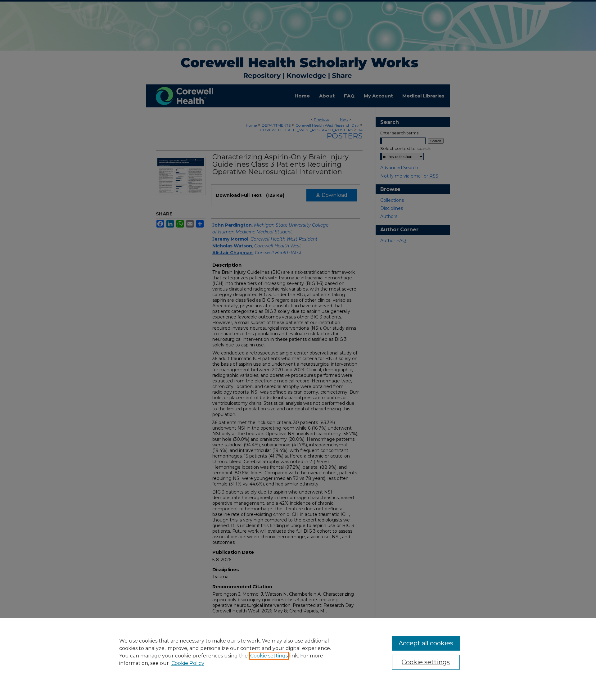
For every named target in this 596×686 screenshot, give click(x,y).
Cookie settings (269, 656)
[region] (298, 652)
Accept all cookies (426, 643)
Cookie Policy (187, 663)
